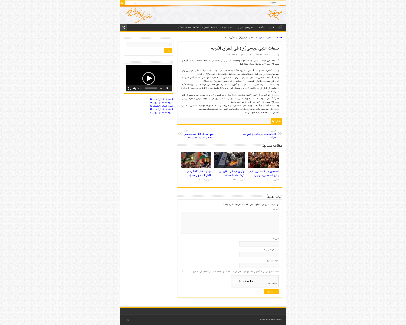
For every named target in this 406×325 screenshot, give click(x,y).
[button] (148, 78)
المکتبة (262, 27)
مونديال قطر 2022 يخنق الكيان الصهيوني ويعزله (199, 173)
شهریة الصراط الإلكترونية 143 (161, 102)
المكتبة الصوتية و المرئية (188, 27)
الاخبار (261, 37)
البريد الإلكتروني (271, 249)
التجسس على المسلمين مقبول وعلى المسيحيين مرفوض (264, 173)
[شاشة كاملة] (129, 88)
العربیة (268, 37)
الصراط (271, 27)
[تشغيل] (167, 88)
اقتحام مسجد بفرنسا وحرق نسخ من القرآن (259, 134)
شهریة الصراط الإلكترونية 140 (161, 112)
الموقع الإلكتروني (272, 260)
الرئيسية (276, 37)
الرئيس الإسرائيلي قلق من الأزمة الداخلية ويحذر (232, 173)
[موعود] (203, 14)
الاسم (276, 239)
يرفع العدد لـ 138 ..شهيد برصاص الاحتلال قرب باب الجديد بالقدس (198, 134)
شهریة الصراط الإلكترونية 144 (161, 99)
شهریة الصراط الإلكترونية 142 (161, 106)
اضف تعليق (244, 55)
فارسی (282, 2)
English (273, 2)
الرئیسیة (280, 27)
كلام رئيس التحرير (246, 27)
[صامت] (134, 88)
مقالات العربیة (227, 27)
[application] (149, 78)
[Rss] (128, 320)
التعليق (275, 209)
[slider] (151, 88)
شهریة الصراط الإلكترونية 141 (161, 109)
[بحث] (122, 2)
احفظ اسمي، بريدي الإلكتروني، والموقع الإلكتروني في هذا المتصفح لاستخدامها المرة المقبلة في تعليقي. (236, 271)
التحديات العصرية (209, 27)
